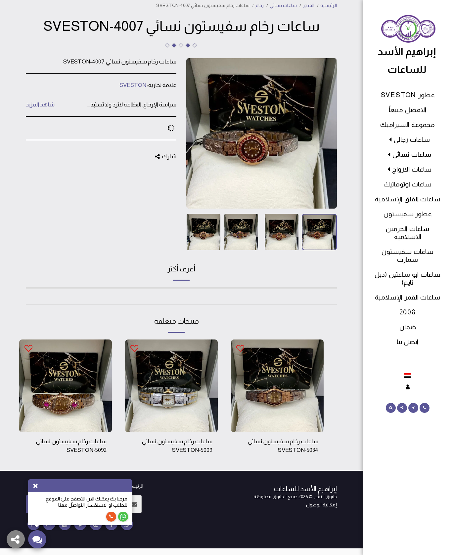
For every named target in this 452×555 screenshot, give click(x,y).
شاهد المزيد (40, 104)
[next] (197, 133)
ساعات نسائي (283, 5)
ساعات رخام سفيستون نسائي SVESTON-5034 (283, 445)
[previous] (326, 133)
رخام (259, 5)
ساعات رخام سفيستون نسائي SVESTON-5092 (71, 445)
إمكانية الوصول (321, 504)
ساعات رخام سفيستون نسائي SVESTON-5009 (177, 445)
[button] (424, 408)
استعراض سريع (277, 428)
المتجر (308, 5)
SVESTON (132, 85)
